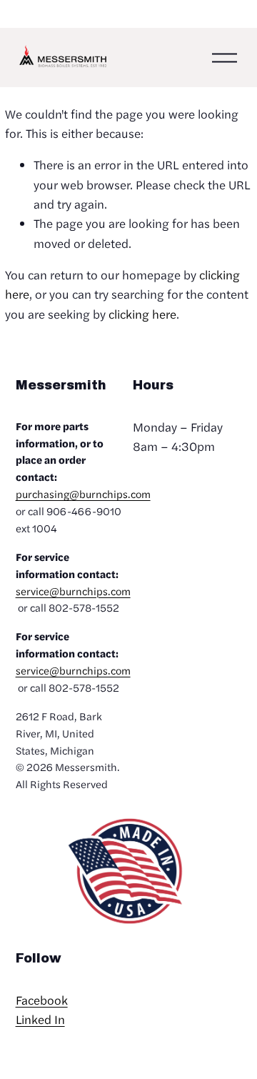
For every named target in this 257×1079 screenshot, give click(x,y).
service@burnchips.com (73, 590)
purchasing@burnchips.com (83, 493)
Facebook (42, 999)
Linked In (40, 1019)
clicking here (142, 313)
